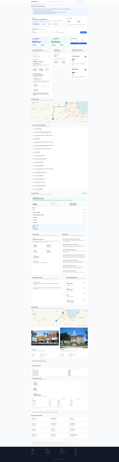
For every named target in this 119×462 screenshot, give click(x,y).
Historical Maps (48, 453)
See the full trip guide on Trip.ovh (45, 442)
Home (32, 4)
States (32, 452)
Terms (76, 452)
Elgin (63, 349)
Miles (82, 39)
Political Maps (48, 452)
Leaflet (79, 121)
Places (50, 1)
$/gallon (71, 39)
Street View (62, 453)
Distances (63, 1)
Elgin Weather (75, 69)
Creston (55, 56)
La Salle (43, 4)
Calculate (78, 43)
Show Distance (83, 32)
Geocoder (61, 452)
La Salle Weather (76, 56)
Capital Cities (33, 453)
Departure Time (34, 54)
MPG (76, 39)
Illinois (40, 4)
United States (36, 4)
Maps (55, 1)
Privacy (76, 453)
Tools (59, 1)
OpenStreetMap (83, 121)
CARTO (86, 121)
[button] (52, 119)
